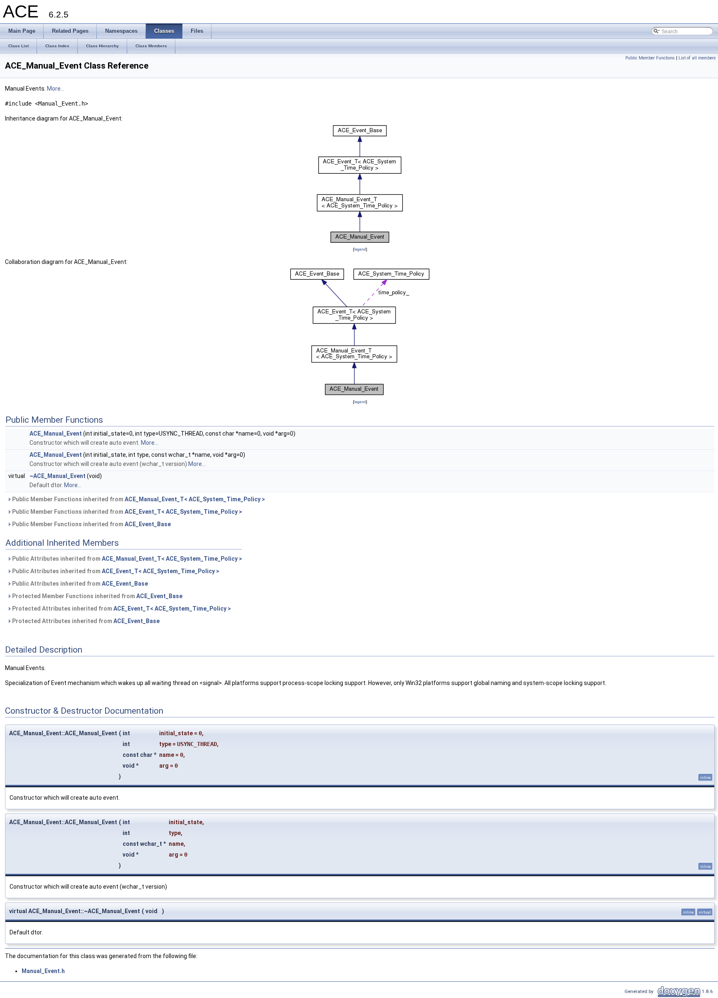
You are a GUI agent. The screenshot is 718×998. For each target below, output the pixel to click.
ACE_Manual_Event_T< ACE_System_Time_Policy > (195, 499)
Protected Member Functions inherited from (96, 596)
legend (360, 249)
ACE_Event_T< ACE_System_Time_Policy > (183, 511)
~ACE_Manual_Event (58, 476)
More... (55, 88)
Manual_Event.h (43, 971)
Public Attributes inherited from (126, 558)
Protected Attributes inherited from (121, 608)
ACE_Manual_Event (56, 433)
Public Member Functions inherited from (138, 499)
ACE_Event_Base (148, 524)
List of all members (697, 58)
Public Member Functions (650, 58)
